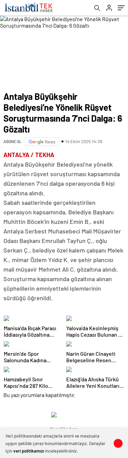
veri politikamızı (28, 451)
